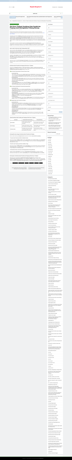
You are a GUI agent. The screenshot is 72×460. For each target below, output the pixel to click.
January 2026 (50, 147)
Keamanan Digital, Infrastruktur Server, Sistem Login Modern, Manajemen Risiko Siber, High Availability (54, 253)
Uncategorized (50, 451)
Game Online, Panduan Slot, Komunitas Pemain (54, 208)
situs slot (49, 58)
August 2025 (50, 156)
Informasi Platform (51, 221)
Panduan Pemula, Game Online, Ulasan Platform (55, 297)
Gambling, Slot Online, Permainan (52, 201)
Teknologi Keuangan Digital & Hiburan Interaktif (54, 431)
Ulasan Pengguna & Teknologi (52, 449)
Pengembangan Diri (51, 320)
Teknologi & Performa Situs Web (52, 420)
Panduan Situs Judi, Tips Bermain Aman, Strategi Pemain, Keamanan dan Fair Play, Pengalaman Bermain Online (55, 305)
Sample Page (35, 13)
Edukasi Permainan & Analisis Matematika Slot (54, 199)
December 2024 (50, 170)
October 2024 (50, 173)
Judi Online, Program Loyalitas (52, 229)
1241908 (12, 29)
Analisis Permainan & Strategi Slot (53, 183)
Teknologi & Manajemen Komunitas (53, 415)
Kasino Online (50, 236)
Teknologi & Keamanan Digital (52, 413)
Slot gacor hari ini (50, 55)
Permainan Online (50, 329)
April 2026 (49, 142)
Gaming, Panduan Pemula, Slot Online (53, 218)
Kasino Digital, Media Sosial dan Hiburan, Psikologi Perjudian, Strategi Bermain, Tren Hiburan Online (54, 234)
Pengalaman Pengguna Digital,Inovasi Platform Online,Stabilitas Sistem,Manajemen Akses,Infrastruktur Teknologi (54, 317)
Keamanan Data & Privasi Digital (52, 245)
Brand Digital (50, 187)
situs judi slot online (51, 357)
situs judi (49, 352)
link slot (49, 48)
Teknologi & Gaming (51, 410)
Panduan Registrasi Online (52, 302)
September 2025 (50, 154)
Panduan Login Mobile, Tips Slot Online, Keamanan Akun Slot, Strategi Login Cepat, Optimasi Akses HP (55, 291)
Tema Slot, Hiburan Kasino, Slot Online (53, 441)
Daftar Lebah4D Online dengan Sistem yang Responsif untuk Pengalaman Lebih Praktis (52, 16)
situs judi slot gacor (51, 355)
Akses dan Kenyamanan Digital (52, 178)
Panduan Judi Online (51, 283)
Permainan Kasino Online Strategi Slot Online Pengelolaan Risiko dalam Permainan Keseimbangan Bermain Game (54, 326)
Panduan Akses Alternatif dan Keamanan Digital (55, 273)
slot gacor (49, 34)
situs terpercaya (50, 65)
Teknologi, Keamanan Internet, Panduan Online (54, 439)
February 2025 (50, 166)
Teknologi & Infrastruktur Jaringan (53, 411)
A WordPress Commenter (52, 133)
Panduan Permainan (51, 299)
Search (49, 110)
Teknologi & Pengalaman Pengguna (53, 418)
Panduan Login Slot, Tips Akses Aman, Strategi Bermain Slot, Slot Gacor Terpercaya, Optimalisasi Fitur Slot (55, 294)
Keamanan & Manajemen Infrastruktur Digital (54, 240)
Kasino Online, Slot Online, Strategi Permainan (54, 238)
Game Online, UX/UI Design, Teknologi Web (54, 210)
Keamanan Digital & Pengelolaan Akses (53, 250)
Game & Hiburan (50, 203)
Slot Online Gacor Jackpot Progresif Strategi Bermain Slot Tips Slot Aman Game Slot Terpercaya (54, 372)
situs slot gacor (50, 41)
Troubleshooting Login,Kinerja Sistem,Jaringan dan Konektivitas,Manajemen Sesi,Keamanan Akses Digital (55, 447)
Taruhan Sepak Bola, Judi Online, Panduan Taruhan (55, 396)
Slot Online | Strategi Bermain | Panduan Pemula (55, 369)
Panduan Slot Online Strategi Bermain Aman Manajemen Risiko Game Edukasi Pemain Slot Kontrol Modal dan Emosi (54, 310)
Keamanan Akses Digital (51, 243)
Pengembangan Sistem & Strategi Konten (54, 322)
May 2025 (49, 161)
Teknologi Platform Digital (52, 436)
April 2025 (49, 163)
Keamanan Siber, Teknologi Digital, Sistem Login (55, 259)
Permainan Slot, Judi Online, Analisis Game (54, 343)
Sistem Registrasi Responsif (52, 350)
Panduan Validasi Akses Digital (52, 313)
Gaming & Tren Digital (51, 213)
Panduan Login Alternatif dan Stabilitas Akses (54, 288)
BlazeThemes (41, 458)
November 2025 (50, 151)
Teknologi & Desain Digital (52, 406)
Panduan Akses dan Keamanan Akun (53, 275)
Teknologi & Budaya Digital (52, 403)
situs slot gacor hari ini (51, 100)
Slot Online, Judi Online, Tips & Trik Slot (53, 376)
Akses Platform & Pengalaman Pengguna (54, 180)
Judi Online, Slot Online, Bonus (52, 231)
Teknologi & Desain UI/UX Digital (52, 408)
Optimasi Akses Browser (51, 270)
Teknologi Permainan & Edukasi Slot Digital (54, 432)
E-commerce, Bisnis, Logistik (52, 194)
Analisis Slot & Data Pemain (52, 185)
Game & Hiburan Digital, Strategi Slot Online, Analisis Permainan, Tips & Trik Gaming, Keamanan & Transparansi (54, 206)
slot (48, 27)
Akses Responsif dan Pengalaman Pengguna (54, 182)
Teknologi (49, 401)
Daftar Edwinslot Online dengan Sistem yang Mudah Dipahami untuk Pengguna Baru (24, 16)
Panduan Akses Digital (51, 277)
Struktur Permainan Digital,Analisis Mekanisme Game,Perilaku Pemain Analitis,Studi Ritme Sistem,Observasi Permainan (54, 393)
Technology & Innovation (51, 399)
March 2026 (50, 144)
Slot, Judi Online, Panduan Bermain (53, 382)
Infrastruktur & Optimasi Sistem (52, 223)
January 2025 (50, 168)
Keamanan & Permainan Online (52, 241)
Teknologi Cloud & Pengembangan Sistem (54, 422)
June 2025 (49, 159)
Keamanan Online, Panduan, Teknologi (53, 257)
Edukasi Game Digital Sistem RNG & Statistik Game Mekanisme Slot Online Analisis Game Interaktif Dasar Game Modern (54, 197)
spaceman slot (50, 96)
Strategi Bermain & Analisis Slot (14, 24)
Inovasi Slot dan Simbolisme (52, 225)
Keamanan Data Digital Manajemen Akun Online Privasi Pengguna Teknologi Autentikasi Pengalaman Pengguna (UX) (55, 248)
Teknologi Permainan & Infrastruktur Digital (54, 434)
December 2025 (50, 149)
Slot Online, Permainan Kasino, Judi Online (54, 378)
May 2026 (49, 140)
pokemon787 (50, 345)
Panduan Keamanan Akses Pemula (53, 286)
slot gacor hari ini (50, 31)
